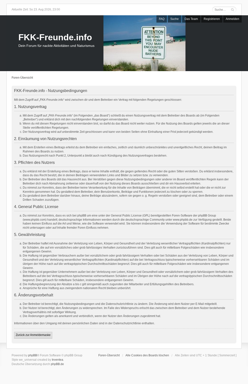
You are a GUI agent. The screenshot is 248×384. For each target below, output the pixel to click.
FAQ (161, 19)
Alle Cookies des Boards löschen (147, 355)
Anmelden (232, 19)
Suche (174, 19)
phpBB (32, 355)
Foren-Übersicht (22, 77)
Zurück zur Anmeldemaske (33, 335)
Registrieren (212, 19)
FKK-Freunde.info (55, 37)
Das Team (191, 19)
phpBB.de (57, 364)
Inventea (57, 359)
